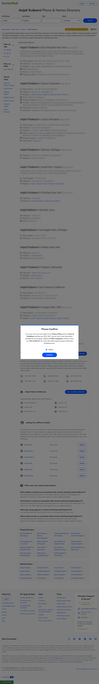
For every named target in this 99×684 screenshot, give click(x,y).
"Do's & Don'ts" (34, 341)
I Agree (50, 350)
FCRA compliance (56, 339)
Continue (49, 355)
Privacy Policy (57, 334)
